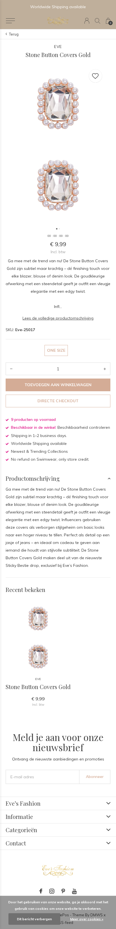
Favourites (95, 76)
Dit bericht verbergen (34, 919)
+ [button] (104, 368)
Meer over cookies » (86, 919)
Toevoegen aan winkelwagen (58, 384)
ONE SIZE (56, 350)
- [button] (11, 368)
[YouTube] (74, 891)
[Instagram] (51, 891)
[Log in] (86, 20)
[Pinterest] (63, 891)
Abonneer (95, 776)
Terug (14, 34)
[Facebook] (40, 891)
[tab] (58, 478)
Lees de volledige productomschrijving (58, 318)
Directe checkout (57, 400)
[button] (10, 21)
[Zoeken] (97, 20)
